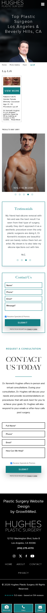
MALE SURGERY (23, 187)
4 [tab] (28, 194)
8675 (13, 97)
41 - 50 (10, 104)
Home (4, 65)
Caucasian (15, 102)
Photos (6, 610)
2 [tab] (19, 194)
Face (25, 65)
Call (23, 610)
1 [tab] (15, 194)
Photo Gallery (15, 65)
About (21, 564)
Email (40, 610)
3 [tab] (24, 194)
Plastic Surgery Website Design (23, 503)
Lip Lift (15, 107)
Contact (36, 564)
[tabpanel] (23, 162)
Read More (15, 120)
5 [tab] (32, 194)
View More (12, 90)
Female (13, 99)
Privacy (29, 329)
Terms (35, 329)
